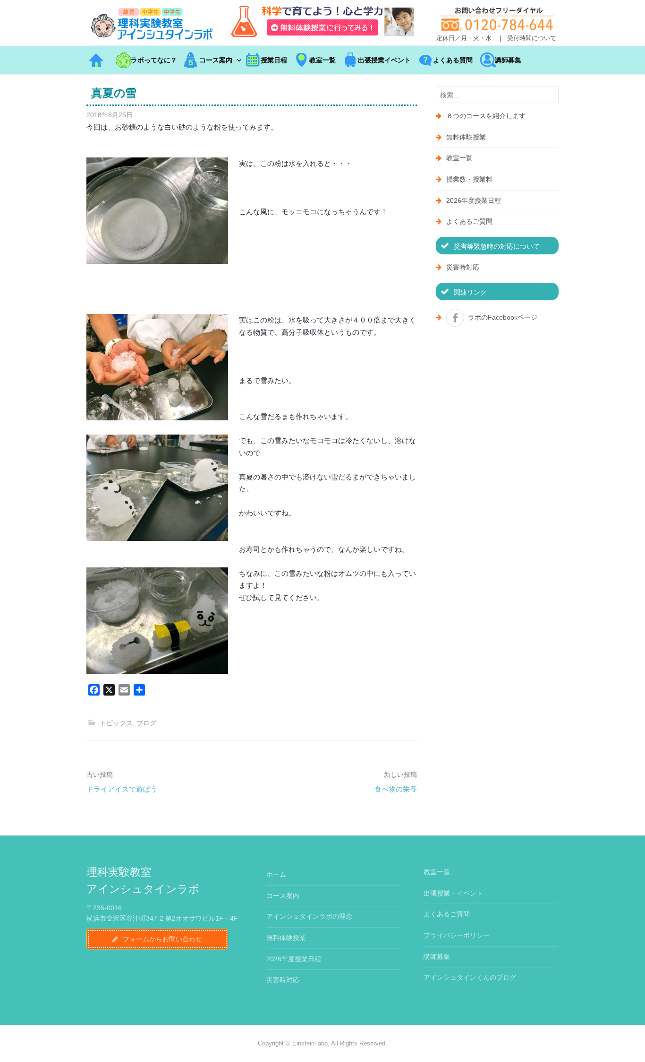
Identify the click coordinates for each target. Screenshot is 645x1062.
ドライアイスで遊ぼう (121, 789)
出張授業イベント (384, 60)
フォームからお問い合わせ (162, 939)
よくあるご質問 (469, 221)
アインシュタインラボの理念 (309, 916)
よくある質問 (453, 60)
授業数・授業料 (469, 179)
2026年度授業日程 (473, 200)
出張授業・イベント (453, 893)
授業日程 (274, 60)
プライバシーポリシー (457, 935)
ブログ (146, 723)
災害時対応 (462, 267)
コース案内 (215, 60)
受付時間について (531, 38)
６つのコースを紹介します (486, 116)
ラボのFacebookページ (502, 317)
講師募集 (508, 60)
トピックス (116, 723)
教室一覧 (322, 60)
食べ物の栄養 (395, 789)
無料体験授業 (466, 137)
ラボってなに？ (154, 60)
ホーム (276, 874)
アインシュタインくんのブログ (470, 977)
